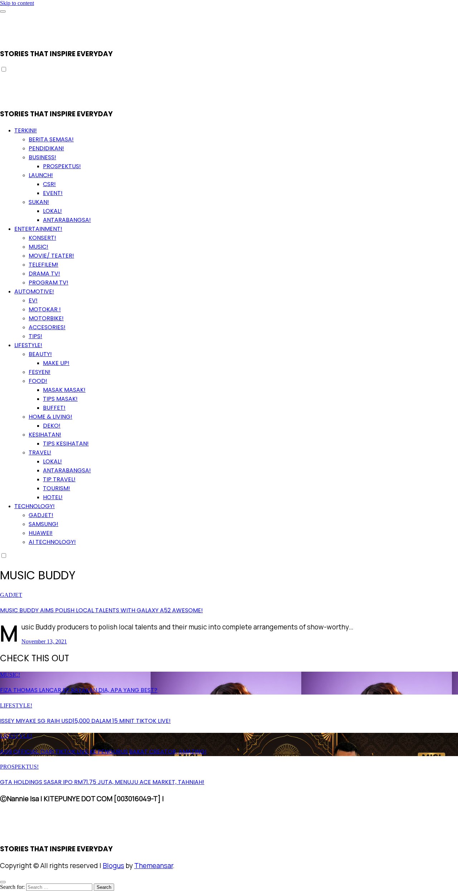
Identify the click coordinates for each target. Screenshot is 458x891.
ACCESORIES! (47, 327)
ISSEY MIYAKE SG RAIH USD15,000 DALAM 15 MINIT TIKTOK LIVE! (85, 721)
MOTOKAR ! (45, 309)
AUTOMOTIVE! (34, 291)
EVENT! (53, 193)
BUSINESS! (42, 157)
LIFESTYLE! (28, 345)
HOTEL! (53, 497)
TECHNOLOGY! (34, 506)
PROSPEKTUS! (62, 166)
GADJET (11, 595)
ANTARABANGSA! (67, 220)
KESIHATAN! (45, 434)
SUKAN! (39, 202)
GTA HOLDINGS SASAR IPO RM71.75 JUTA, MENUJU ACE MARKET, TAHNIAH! (102, 782)
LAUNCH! (41, 175)
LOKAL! (52, 211)
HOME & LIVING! (50, 417)
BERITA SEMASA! (51, 139)
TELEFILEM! (43, 265)
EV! (33, 300)
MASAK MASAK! (64, 390)
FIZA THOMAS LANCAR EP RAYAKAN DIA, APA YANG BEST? (78, 690)
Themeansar (153, 865)
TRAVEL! (40, 452)
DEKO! (51, 426)
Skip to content (17, 3)
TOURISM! (56, 488)
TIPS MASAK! (60, 399)
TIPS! (35, 336)
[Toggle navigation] (3, 11)
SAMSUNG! (43, 524)
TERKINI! (25, 130)
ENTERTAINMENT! (38, 229)
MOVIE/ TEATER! (51, 256)
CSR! (49, 184)
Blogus (113, 865)
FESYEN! (39, 372)
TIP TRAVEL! (59, 479)
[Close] (3, 882)
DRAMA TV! (44, 273)
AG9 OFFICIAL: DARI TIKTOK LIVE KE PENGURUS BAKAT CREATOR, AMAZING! (103, 752)
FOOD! (38, 381)
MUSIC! (38, 247)
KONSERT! (42, 238)
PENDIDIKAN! (46, 148)
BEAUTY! (40, 354)
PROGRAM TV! (48, 282)
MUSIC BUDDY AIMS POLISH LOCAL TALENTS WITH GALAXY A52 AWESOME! (101, 610)
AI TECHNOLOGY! (52, 542)
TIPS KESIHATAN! (66, 443)
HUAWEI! (41, 533)
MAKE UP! (56, 363)
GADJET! (41, 515)
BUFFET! (54, 408)
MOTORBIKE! (46, 318)
